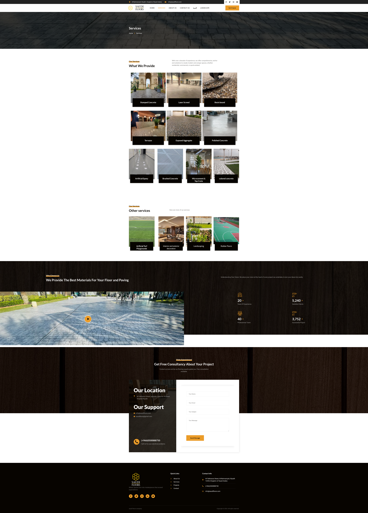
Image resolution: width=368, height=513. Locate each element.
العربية (195, 8)
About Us (173, 8)
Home (152, 8)
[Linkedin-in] (147, 496)
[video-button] (88, 319)
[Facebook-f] (131, 496)
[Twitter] (136, 496)
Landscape (204, 8)
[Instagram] (142, 496)
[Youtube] (153, 496)
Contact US (185, 8)
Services (161, 8)
